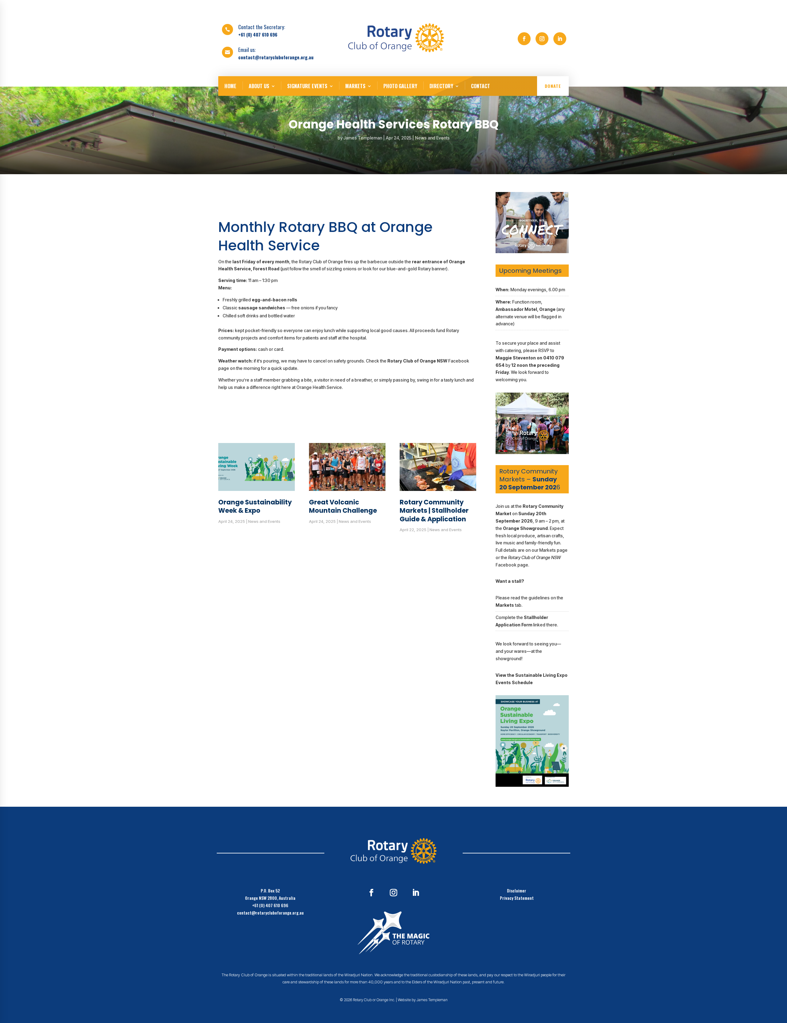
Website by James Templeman (423, 1000)
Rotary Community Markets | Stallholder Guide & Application (434, 510)
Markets (355, 86)
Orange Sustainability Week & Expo (255, 506)
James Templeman (362, 137)
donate (553, 86)
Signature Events (307, 86)
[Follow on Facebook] (524, 38)
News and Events (432, 137)
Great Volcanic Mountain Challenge (343, 506)
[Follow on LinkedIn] (559, 38)
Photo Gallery (400, 86)
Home (230, 86)
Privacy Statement (517, 898)
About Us (259, 86)
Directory (441, 86)
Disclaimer (516, 890)
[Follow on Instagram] (542, 38)
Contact (480, 86)
